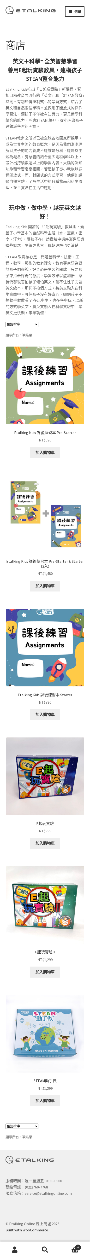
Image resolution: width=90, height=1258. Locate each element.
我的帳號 (15, 1250)
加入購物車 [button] (45, 452)
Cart (69, 1245)
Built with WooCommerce (27, 1230)
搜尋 (45, 1250)
